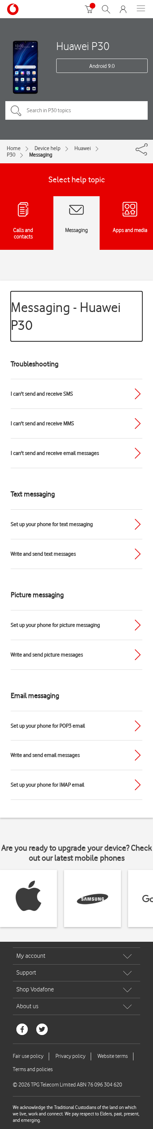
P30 (11, 155)
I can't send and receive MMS (42, 423)
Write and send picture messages (47, 655)
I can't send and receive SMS (42, 394)
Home (14, 148)
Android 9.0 (102, 66)
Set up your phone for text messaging (52, 524)
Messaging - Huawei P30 (66, 316)
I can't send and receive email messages (55, 453)
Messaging (40, 155)
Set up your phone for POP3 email (48, 726)
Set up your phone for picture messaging (55, 625)
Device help (47, 148)
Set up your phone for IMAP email (47, 785)
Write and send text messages (43, 554)
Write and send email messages (45, 755)
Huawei (82, 148)
